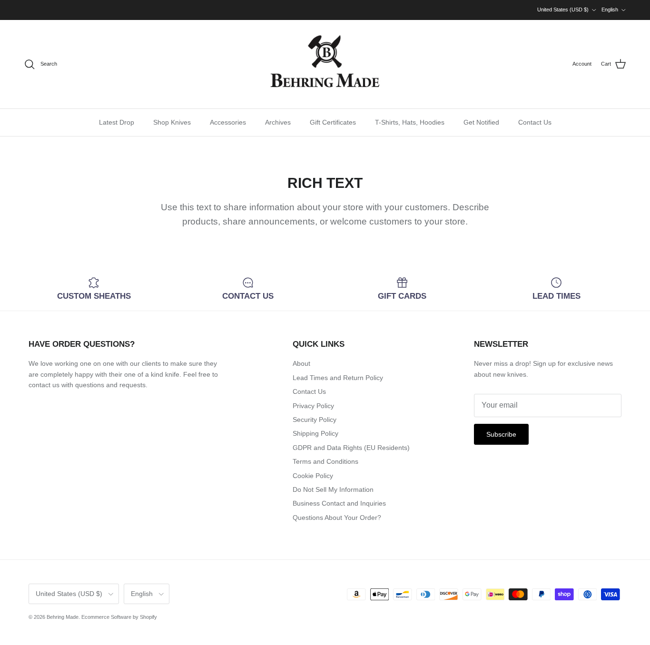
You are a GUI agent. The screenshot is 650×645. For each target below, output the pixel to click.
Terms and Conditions (325, 461)
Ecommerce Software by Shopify (119, 617)
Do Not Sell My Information (333, 489)
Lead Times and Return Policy (338, 377)
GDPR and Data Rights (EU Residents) (351, 447)
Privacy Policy (313, 406)
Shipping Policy (315, 433)
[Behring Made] (325, 64)
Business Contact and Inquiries (339, 503)
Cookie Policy (313, 475)
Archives (278, 122)
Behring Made (63, 617)
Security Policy (314, 419)
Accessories (228, 122)
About (301, 363)
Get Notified (481, 122)
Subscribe (501, 434)
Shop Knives (172, 122)
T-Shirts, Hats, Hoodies (409, 122)
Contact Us (535, 122)
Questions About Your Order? (337, 517)
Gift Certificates (333, 122)
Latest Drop (116, 122)
